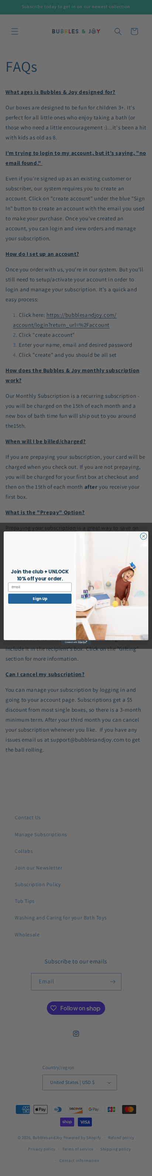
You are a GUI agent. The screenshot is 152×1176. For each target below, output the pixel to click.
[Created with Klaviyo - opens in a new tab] (76, 642)
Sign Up (39, 598)
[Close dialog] (143, 536)
